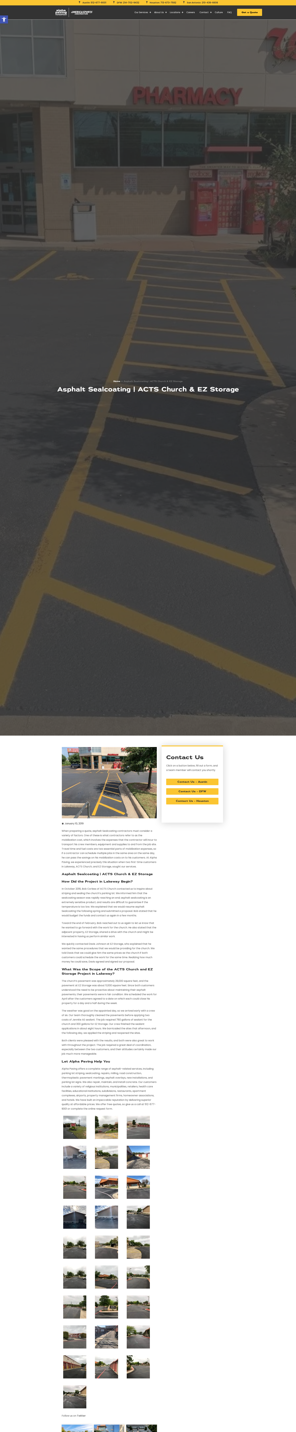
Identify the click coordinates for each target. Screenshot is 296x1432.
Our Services (141, 12)
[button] (4, 19)
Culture (219, 12)
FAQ (229, 12)
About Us (159, 12)
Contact (204, 12)
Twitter (81, 1415)
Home (116, 381)
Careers (190, 12)
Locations (175, 12)
